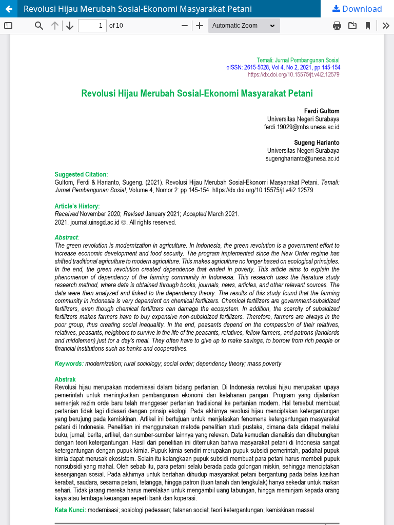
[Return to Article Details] (8, 8)
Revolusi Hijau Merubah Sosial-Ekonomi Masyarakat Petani (138, 8)
